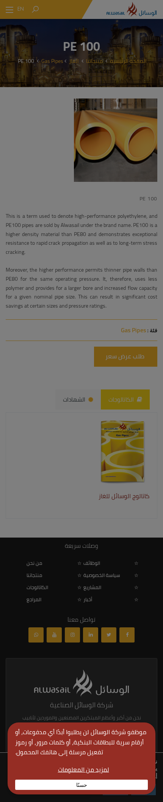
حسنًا (81, 784)
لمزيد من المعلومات (83, 769)
